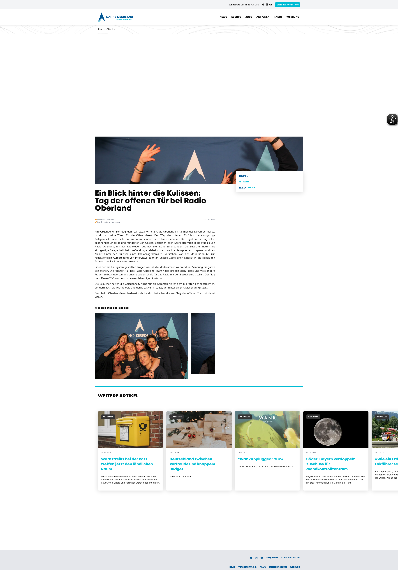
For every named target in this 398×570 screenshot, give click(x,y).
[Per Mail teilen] (253, 187)
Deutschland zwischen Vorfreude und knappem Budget (192, 464)
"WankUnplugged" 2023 (260, 459)
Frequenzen (272, 558)
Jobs (248, 17)
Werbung (292, 17)
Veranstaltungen (247, 567)
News (223, 17)
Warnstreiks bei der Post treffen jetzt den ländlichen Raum (127, 464)
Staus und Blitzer (290, 558)
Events (236, 17)
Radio (278, 17)
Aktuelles (111, 29)
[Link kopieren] (249, 187)
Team (263, 567)
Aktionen (262, 17)
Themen (101, 29)
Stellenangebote (278, 567)
